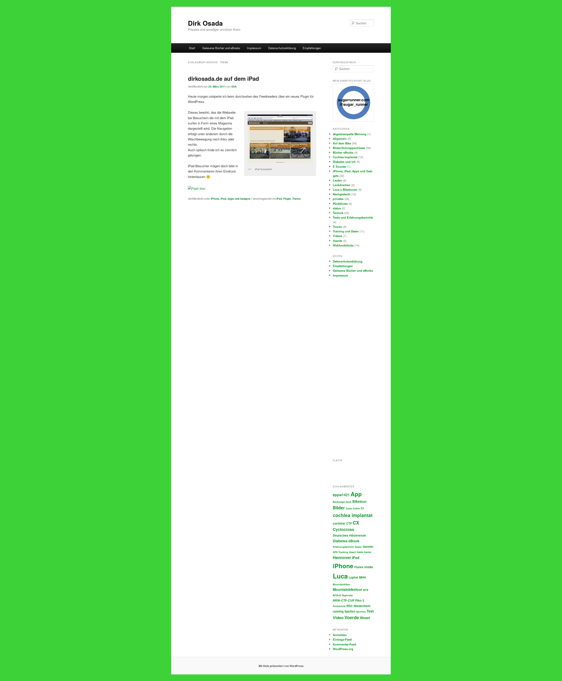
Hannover (342, 557)
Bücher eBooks (343, 152)
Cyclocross (343, 529)
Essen (358, 546)
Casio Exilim (353, 508)
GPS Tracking (340, 552)
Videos (337, 236)
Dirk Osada (205, 23)
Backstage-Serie (342, 501)
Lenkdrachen (341, 185)
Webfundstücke (343, 245)
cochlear (339, 523)
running (338, 611)
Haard (352, 552)
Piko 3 (359, 600)
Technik (338, 213)
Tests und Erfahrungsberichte (353, 217)
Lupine (353, 577)
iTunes (359, 567)
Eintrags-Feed (342, 639)
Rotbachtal (339, 606)
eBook (353, 540)
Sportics (361, 611)
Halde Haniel (364, 552)
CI (362, 508)
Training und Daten (346, 231)
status (337, 208)
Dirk (234, 86)
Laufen (337, 180)
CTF (349, 523)
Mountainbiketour (347, 589)
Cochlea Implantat (345, 157)
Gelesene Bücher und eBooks (221, 48)
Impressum (254, 48)
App (356, 494)
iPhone (343, 565)
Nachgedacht (341, 194)
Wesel (365, 617)
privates (338, 199)
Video (338, 617)
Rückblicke (340, 203)
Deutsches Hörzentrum (349, 535)
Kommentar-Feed (344, 644)
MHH (362, 577)
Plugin (287, 199)
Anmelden (340, 635)
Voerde (337, 241)
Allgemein (340, 139)
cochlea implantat (353, 515)
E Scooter (339, 166)
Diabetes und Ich (344, 162)
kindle (368, 567)
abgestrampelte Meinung (349, 134)
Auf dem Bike (342, 143)
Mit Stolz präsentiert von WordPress (281, 666)
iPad (279, 199)
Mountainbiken (341, 584)
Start (192, 48)
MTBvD (337, 595)
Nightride (347, 595)
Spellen (349, 611)
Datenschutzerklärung (282, 48)
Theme (296, 199)
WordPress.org (343, 649)
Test (370, 611)
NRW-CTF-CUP (343, 600)
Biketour (359, 501)
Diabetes (340, 540)
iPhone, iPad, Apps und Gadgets (230, 199)
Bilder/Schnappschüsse (349, 148)
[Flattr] (196, 188)
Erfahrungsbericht (343, 546)
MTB (365, 589)
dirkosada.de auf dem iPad (223, 78)
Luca (340, 575)
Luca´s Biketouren (345, 189)
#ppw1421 (341, 494)
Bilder (339, 508)
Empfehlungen (312, 48)
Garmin (368, 546)
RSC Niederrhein (358, 606)
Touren (337, 227)
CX (356, 522)
